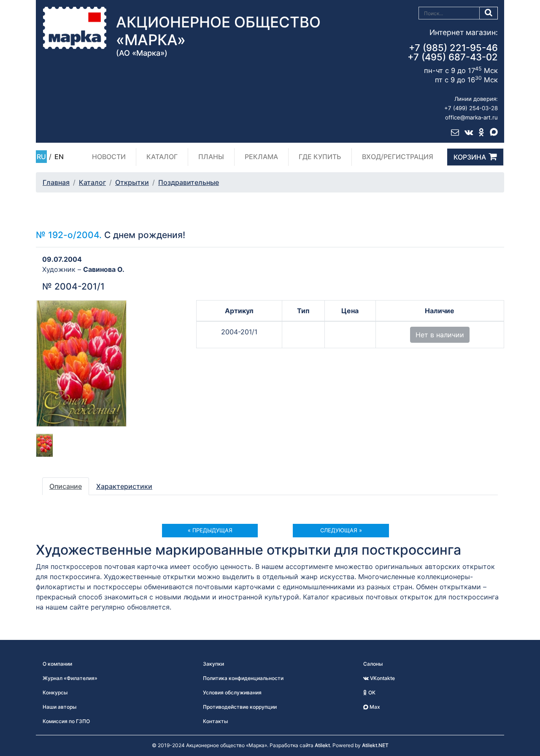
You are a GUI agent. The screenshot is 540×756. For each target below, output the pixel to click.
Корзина (470, 157)
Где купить (320, 156)
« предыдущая (210, 530)
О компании (57, 664)
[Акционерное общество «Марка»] (74, 27)
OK (371, 692)
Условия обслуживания (232, 692)
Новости (109, 156)
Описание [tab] (65, 486)
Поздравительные (188, 182)
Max (374, 707)
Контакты (215, 721)
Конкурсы (55, 692)
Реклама (261, 156)
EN (59, 156)
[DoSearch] (489, 13)
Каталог (162, 156)
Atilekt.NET (375, 745)
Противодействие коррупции (240, 707)
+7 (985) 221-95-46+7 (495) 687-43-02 (453, 52)
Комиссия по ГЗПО (66, 721)
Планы (211, 156)
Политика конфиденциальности (243, 678)
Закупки (213, 664)
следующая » (341, 530)
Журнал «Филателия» (70, 678)
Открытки (132, 182)
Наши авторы (59, 707)
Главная (56, 182)
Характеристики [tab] (124, 486)
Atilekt (322, 745)
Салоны (373, 664)
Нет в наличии (440, 335)
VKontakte (382, 678)
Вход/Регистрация (397, 156)
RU (41, 156)
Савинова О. (103, 269)
